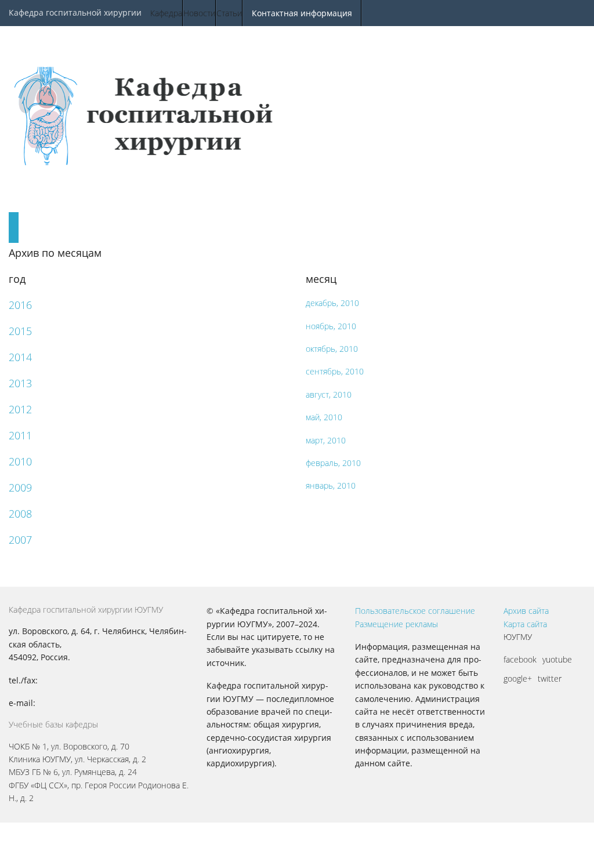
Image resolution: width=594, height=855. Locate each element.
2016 (20, 305)
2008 (20, 514)
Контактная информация (302, 13)
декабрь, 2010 (332, 302)
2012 (20, 409)
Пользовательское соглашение (415, 610)
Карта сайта (525, 624)
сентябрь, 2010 (335, 371)
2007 (20, 540)
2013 (20, 383)
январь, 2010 (331, 485)
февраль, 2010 (333, 462)
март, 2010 (326, 440)
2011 (20, 435)
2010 (20, 461)
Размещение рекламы (396, 624)
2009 (20, 487)
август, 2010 (329, 394)
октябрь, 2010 (332, 348)
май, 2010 (324, 417)
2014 (20, 357)
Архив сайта (526, 610)
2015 (20, 331)
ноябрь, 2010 (331, 326)
